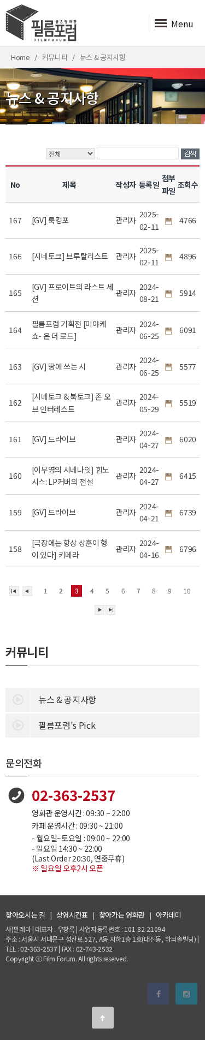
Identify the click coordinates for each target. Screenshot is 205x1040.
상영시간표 (72, 915)
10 (186, 590)
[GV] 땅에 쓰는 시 (59, 366)
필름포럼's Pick (66, 725)
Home (20, 57)
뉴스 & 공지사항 (67, 699)
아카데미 (168, 915)
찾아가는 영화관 (122, 915)
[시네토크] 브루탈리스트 (71, 256)
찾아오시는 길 (25, 915)
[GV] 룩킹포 (51, 220)
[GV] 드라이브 (55, 438)
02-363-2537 (73, 795)
